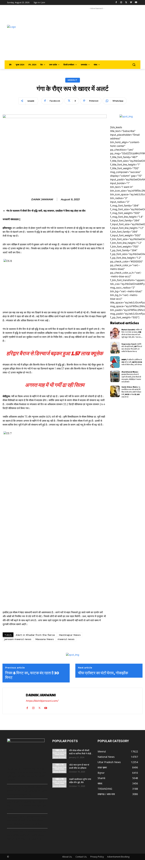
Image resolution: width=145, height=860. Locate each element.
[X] (126, 3)
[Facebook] (116, 3)
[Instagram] (121, 3)
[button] (134, 65)
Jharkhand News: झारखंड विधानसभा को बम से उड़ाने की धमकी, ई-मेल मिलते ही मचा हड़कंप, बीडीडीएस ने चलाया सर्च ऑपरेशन (131, 377)
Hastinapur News (70, 634)
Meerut (72, 80)
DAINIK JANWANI (42, 199)
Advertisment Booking (118, 856)
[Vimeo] (131, 3)
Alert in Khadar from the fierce (35, 634)
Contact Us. (81, 856)
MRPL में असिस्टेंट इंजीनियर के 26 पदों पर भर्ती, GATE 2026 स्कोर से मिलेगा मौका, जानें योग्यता (131, 362)
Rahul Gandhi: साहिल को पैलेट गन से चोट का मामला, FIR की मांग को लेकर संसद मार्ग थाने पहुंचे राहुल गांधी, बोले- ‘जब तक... (131, 333)
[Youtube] (136, 3)
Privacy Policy (97, 856)
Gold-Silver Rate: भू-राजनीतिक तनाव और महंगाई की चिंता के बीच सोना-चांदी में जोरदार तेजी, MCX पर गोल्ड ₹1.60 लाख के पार (131, 392)
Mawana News (44, 639)
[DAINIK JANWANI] (14, 701)
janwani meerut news (17, 639)
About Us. (67, 856)
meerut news (66, 639)
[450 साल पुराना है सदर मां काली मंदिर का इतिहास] (59, 768)
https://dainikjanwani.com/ (42, 700)
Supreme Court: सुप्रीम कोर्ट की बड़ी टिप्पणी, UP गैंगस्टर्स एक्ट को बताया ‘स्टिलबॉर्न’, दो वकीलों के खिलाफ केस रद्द (131, 348)
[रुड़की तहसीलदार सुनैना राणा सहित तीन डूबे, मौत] (59, 783)
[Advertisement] (100, 35)
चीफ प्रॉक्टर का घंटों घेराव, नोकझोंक (103, 672)
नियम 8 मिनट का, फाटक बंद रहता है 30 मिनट (32, 675)
